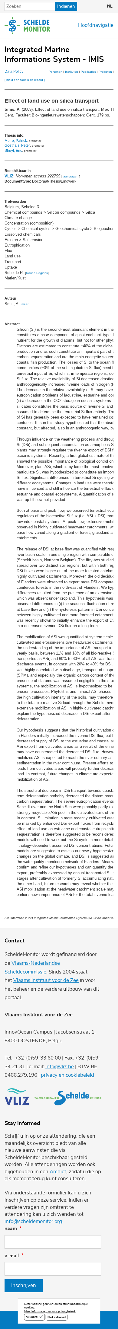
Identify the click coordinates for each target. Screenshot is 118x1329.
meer (24, 304)
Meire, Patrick (16, 141)
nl (110, 6)
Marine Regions (37, 273)
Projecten (105, 71)
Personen (55, 71)
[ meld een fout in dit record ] (25, 79)
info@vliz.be (59, 1066)
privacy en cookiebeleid (67, 1075)
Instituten (71, 71)
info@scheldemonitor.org (33, 1221)
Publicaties (88, 71)
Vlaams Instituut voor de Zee (46, 980)
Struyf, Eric (13, 150)
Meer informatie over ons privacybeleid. (50, 1311)
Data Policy (14, 71)
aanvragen (70, 176)
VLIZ (9, 176)
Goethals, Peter (17, 145)
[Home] (27, 25)
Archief (58, 1171)
